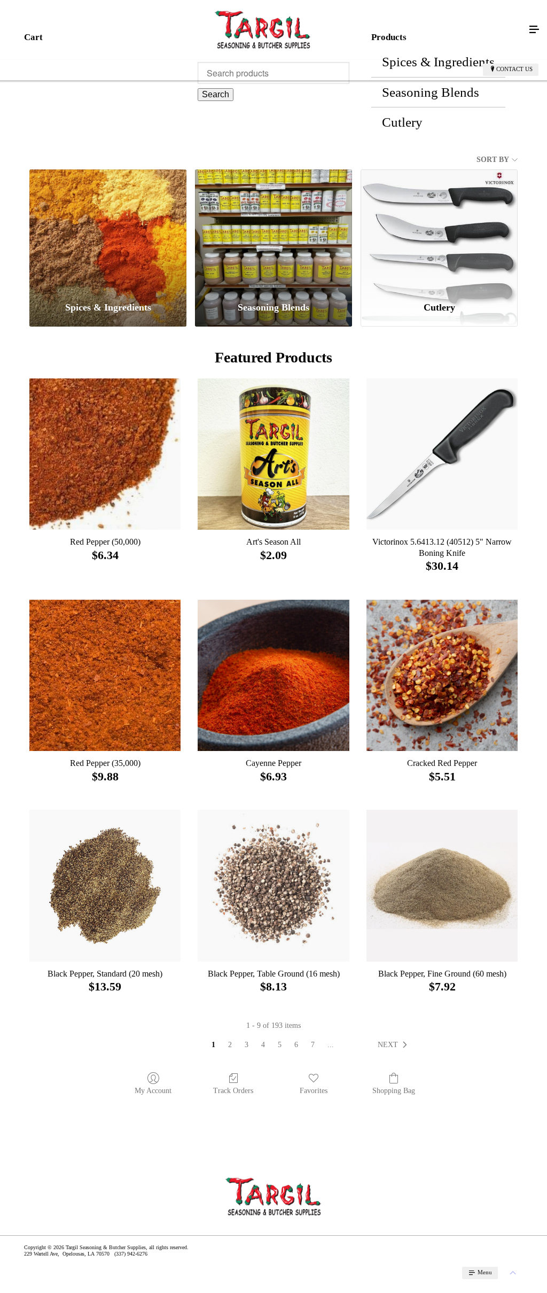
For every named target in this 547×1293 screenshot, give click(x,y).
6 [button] (296, 1045)
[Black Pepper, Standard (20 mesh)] (105, 885)
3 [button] (246, 1045)
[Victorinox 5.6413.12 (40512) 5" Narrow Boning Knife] (442, 454)
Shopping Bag (393, 1091)
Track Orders (233, 1091)
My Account (153, 1091)
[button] (394, 1045)
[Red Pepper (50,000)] (105, 454)
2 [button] (230, 1045)
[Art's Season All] (273, 454)
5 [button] (280, 1045)
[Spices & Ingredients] (107, 230)
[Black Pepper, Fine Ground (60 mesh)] (442, 885)
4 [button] (263, 1045)
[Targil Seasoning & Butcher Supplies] (262, 30)
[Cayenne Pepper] (273, 675)
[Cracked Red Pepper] (442, 675)
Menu (484, 1272)
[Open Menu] (534, 29)
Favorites (313, 1091)
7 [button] (313, 1045)
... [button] (330, 1045)
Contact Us (514, 69)
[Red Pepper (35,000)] (105, 675)
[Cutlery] (439, 230)
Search (215, 94)
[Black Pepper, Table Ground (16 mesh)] (273, 885)
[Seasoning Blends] (273, 230)
